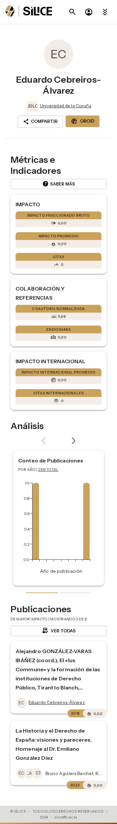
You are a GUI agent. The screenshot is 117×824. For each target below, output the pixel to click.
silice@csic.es (65, 817)
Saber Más (58, 184)
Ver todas (59, 631)
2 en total (48, 469)
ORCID (82, 121)
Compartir (40, 121)
